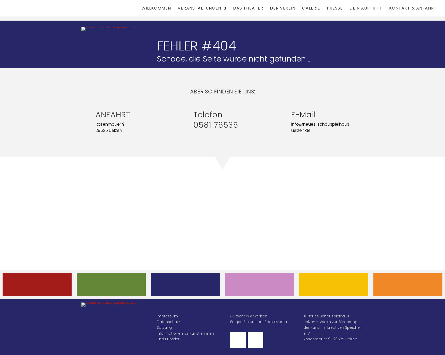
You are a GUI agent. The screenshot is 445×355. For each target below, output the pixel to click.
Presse (335, 8)
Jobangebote (408, 284)
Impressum (167, 316)
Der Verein (282, 8)
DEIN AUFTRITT (260, 284)
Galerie (311, 8)
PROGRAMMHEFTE (111, 284)
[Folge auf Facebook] (238, 340)
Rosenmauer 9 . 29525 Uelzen (330, 339)
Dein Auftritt (365, 8)
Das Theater (248, 8)
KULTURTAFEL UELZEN (334, 284)
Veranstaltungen (199, 8)
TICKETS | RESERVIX (185, 284)
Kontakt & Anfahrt (413, 8)
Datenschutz (168, 321)
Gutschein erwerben (248, 316)
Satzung (164, 327)
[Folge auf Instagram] (255, 340)
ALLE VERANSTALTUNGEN (37, 284)
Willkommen (156, 8)
